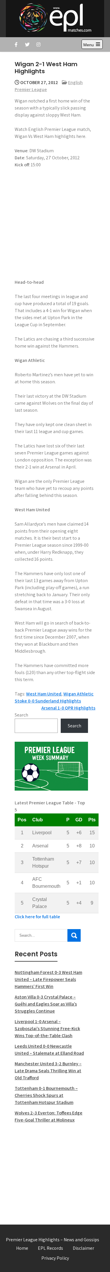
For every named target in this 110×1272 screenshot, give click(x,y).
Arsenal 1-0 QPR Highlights (68, 708)
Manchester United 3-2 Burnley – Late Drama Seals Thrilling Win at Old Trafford (48, 1071)
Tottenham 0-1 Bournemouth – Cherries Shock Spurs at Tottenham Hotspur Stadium (46, 1095)
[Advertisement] (51, 1170)
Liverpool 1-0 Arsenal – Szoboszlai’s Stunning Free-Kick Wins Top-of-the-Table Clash (47, 1028)
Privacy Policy (55, 1258)
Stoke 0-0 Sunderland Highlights (48, 701)
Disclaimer (83, 1248)
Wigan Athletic (78, 694)
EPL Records (50, 1248)
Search (21, 715)
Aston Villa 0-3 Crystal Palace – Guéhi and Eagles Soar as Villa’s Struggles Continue (46, 1004)
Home (22, 1248)
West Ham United (43, 694)
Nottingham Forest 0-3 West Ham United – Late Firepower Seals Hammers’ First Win (48, 979)
